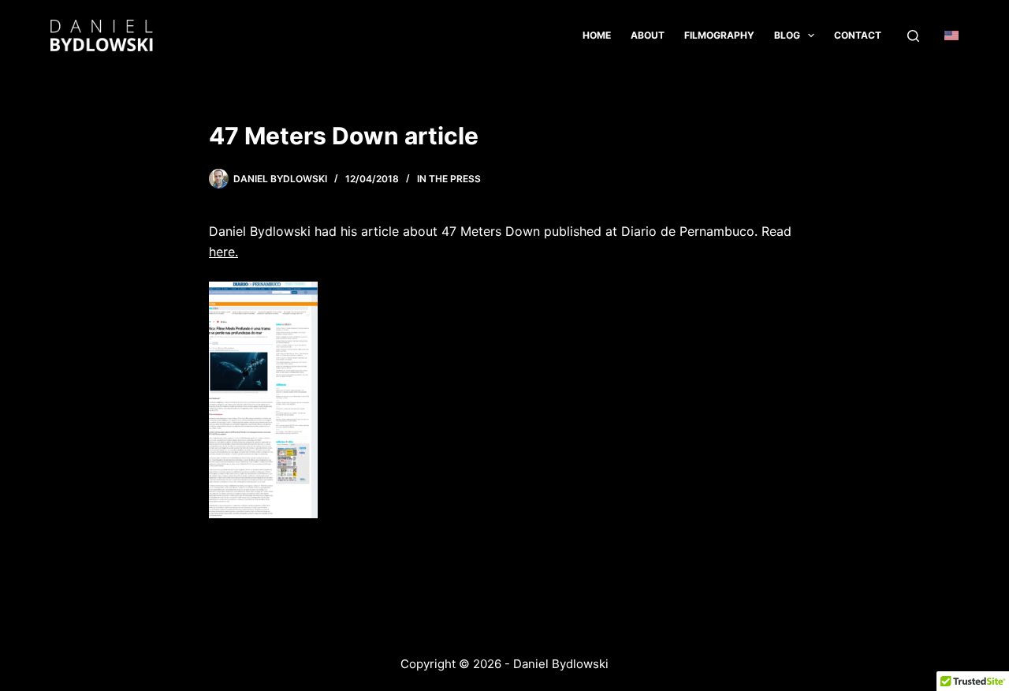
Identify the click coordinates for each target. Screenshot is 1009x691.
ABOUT (648, 35)
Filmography (719, 35)
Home (597, 35)
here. (223, 252)
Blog (787, 35)
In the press (449, 179)
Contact (857, 35)
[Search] (913, 36)
